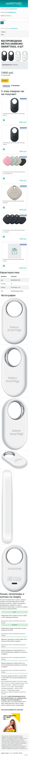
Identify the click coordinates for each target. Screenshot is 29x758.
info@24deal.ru (14, 28)
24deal (11, 753)
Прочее (3, 32)
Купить (4, 81)
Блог (2, 34)
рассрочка (8, 15)
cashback (3, 15)
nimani (26, 755)
